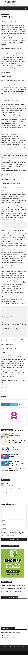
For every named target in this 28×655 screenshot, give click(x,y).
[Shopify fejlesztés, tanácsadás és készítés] (12, 577)
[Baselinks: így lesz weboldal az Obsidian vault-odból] (5, 442)
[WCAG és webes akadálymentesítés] (5, 435)
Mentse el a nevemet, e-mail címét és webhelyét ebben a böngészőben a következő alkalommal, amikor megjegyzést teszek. (13, 534)
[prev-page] (2, 475)
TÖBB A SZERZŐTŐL (18, 430)
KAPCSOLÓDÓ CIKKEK (7, 430)
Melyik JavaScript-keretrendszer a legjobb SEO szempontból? (17, 463)
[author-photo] (14, 419)
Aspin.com (4, 386)
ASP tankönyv (4, 388)
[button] (2, 8)
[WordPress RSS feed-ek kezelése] (5, 456)
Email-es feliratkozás (9, 637)
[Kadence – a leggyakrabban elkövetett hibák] (5, 470)
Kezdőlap (3, 11)
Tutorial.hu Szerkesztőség (14, 421)
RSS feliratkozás (7, 635)
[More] (19, 404)
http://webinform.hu (14, 423)
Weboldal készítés (10, 11)
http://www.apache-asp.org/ (16, 93)
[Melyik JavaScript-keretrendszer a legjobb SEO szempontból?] (5, 463)
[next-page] (5, 475)
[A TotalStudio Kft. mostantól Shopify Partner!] (5, 449)
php (7, 396)
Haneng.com (4, 384)
